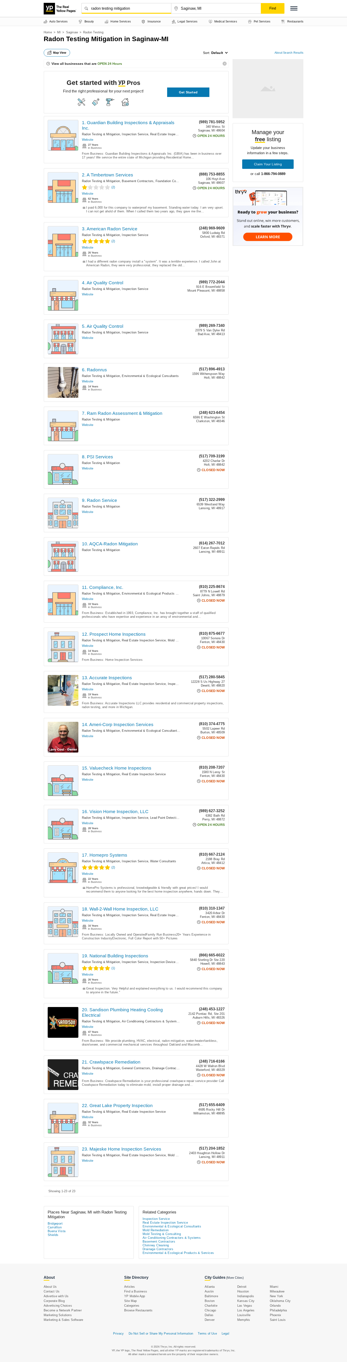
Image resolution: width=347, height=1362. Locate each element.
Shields (53, 1235)
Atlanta (210, 1286)
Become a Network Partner (63, 1310)
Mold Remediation (180, 640)
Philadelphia (278, 1310)
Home (48, 32)
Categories (131, 1305)
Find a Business (135, 1291)
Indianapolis (245, 1296)
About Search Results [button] (289, 52)
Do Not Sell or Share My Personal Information (161, 1333)
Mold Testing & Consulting (162, 1234)
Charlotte (211, 1305)
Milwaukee (277, 1291)
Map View (59, 52)
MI (59, 32)
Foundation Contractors (172, 181)
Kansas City (245, 1301)
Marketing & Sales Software (63, 1320)
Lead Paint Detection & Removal (173, 817)
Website (87, 139)
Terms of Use (207, 1333)
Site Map (130, 1301)
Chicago (210, 1310)
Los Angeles (245, 1310)
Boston (210, 1301)
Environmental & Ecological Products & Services (156, 593)
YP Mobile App (134, 1296)
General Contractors (136, 1068)
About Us (50, 1286)
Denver (210, 1320)
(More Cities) (235, 1277)
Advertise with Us (56, 1296)
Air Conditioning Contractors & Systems (150, 1021)
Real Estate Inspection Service (172, 134)
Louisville (243, 1315)
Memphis (243, 1320)
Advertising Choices (58, 1305)
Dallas (209, 1315)
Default (217, 53)
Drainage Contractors (167, 1068)
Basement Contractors (137, 181)
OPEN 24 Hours (109, 64)
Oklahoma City (280, 1301)
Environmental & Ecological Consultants (150, 376)
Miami (274, 1286)
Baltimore (211, 1296)
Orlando (275, 1305)
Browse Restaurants (138, 1310)
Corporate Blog (54, 1301)
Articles (129, 1286)
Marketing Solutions (58, 1315)
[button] (293, 8)
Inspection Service (135, 134)
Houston (243, 1291)
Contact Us (51, 1291)
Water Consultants (163, 861)
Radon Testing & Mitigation (101, 134)
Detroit (241, 1286)
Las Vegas (244, 1305)
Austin (209, 1291)
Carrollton (55, 1227)
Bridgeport (55, 1223)
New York (276, 1296)
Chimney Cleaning (156, 1245)
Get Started (188, 92)
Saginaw (72, 32)
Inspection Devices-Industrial (170, 962)
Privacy (118, 1333)
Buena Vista (56, 1231)
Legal (225, 1333)
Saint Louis (278, 1320)
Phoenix (275, 1315)
